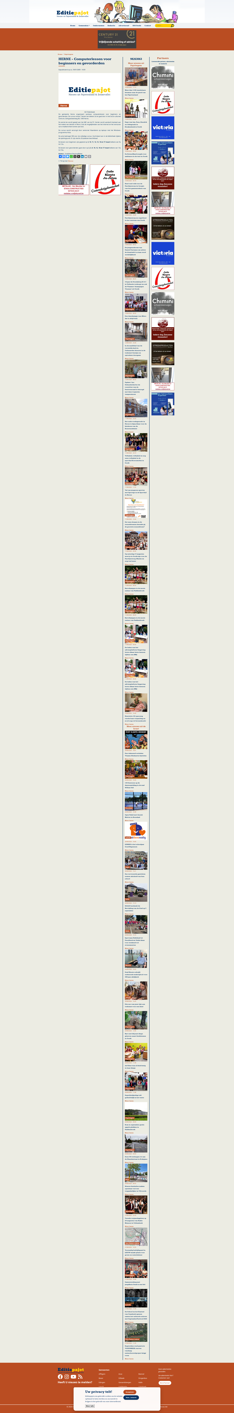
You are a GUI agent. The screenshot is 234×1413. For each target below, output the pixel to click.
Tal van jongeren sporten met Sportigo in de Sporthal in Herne (136, 492)
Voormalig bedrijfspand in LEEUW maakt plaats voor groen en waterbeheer (135, 1252)
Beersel (141, 1374)
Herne (70, 161)
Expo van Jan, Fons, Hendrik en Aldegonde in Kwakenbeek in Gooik (136, 124)
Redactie (111, 25)
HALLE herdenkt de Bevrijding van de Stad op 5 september (135, 908)
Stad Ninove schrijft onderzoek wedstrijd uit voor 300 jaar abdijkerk (136, 974)
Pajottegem (68, 54)
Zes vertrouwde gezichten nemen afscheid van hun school (135, 876)
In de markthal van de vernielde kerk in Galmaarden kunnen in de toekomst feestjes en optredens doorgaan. (135, 350)
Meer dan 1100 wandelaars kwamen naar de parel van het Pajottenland (135, 92)
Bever (101, 1378)
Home (72, 25)
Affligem (102, 1374)
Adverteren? (123, 25)
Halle (140, 1382)
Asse (120, 1374)
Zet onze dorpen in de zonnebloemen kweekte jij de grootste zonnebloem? (135, 524)
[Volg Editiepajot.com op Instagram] (67, 1378)
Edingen (102, 1382)
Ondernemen (98, 25)
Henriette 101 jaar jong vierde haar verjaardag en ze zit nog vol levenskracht (135, 718)
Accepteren (130, 1392)
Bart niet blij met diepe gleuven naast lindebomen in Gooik (135, 1036)
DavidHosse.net (161, 1407)
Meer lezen (129, 98)
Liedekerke (123, 1386)
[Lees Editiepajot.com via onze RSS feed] (80, 1378)
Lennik (101, 1386)
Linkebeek (142, 1386)
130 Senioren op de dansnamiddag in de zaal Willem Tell (135, 785)
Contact (147, 25)
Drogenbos (142, 1378)
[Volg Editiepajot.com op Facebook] (60, 1378)
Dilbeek (121, 1378)
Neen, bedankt (131, 1398)
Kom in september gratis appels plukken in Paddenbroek (134, 1127)
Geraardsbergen (125, 1382)
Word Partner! (165, 1383)
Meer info (90, 1406)
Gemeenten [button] (83, 25)
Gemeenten (104, 1370)
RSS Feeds (137, 25)
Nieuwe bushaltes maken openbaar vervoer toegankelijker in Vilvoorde (135, 1188)
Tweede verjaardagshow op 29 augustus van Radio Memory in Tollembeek (135, 1220)
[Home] (73, 14)
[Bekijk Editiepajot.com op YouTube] (73, 1378)
